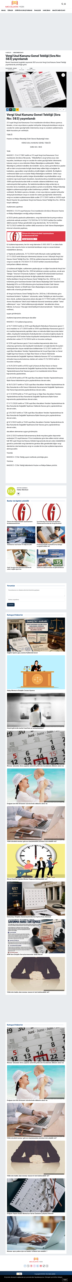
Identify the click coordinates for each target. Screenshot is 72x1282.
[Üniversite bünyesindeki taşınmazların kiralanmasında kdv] (21, 512)
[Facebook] (25, 1265)
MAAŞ (3, 10)
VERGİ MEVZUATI (18, 52)
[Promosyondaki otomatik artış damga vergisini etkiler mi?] (51, 535)
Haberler (8, 52)
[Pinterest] (31, 1265)
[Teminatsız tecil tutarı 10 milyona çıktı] (21, 535)
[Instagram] (34, 1265)
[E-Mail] (18, 493)
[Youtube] (40, 1265)
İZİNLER (10, 10)
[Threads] (47, 1265)
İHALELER (37, 10)
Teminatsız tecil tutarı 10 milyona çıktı (19, 544)
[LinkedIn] (37, 1265)
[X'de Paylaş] (10, 109)
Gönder (10, 604)
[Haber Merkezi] (11, 491)
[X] (28, 1265)
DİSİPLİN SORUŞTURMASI (23, 10)
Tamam (65, 1279)
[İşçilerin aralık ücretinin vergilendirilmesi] (51, 558)
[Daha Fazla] (17, 109)
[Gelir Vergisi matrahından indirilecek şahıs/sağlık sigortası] (21, 558)
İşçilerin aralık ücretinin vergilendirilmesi (50, 567)
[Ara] (62, 4)
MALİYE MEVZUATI (58, 10)
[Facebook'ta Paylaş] (7, 109)
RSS (20, 1274)
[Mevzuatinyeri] (15, 4)
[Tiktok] (43, 1265)
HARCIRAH (46, 10)
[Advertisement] (36, 26)
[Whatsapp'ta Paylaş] (14, 109)
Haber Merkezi (22, 490)
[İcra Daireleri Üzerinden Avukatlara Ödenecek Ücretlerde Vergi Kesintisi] (51, 512)
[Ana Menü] (65, 4)
